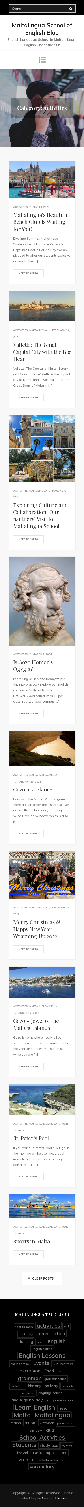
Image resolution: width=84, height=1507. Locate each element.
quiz (50, 1430)
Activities (20, 207)
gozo (61, 1371)
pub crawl (36, 1430)
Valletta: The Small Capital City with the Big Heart (42, 351)
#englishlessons (24, 1326)
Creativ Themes (55, 1498)
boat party (26, 1334)
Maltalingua (38, 330)
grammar (29, 1378)
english (56, 1341)
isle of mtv (67, 1386)
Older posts (43, 1278)
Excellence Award (63, 1363)
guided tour (17, 1386)
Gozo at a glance (32, 789)
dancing (25, 1341)
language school (60, 1400)
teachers (67, 1445)
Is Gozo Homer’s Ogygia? (33, 665)
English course (42, 1349)
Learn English (35, 1407)
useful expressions (49, 1452)
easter (40, 1342)
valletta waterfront (51, 1460)
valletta (27, 1459)
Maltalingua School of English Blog (42, 29)
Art (66, 1326)
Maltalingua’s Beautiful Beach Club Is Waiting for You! (41, 221)
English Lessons (42, 1355)
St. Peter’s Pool (31, 1138)
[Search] (71, 8)
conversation (51, 1333)
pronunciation (65, 1423)
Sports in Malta (31, 1241)
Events (41, 1363)
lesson (64, 1408)
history (34, 1385)
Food (49, 1370)
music (30, 1422)
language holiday (27, 1399)
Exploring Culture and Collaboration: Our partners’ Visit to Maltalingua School (40, 515)
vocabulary (42, 1467)
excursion (30, 1370)
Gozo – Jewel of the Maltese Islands (36, 1024)
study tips (49, 1445)
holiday (51, 1385)
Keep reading (28, 273)
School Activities (42, 1437)
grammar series (55, 1379)
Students (24, 1444)
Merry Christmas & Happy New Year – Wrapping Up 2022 (36, 928)
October (47, 1423)
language (28, 1393)
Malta (33, 774)
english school (20, 1363)
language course (50, 1393)
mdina (16, 1423)
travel (22, 1452)
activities (48, 1325)
